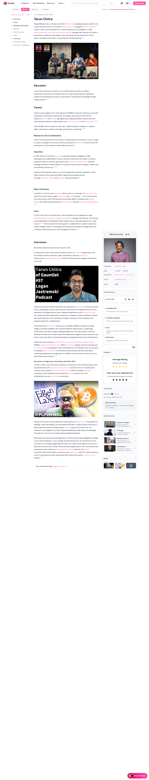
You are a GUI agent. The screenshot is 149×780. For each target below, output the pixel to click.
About (61, 3)
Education (17, 19)
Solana (87, 449)
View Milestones (120, 279)
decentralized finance (53, 258)
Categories (25, 3)
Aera (15, 35)
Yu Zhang (120, 430)
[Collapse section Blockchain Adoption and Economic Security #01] (29, 42)
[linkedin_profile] (129, 299)
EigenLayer (87, 370)
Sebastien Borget (123, 422)
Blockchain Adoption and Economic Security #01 (20, 42)
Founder (118, 271)
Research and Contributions (22, 25)
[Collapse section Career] (29, 22)
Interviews (17, 38)
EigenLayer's (81, 422)
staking (58, 449)
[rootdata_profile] (133, 299)
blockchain (88, 121)
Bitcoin (44, 119)
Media (106, 458)
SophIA (116, 394)
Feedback (107, 352)
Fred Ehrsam (84, 202)
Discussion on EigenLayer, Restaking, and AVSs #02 (22, 45)
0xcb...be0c (130, 274)
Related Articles (109, 416)
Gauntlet (16, 29)
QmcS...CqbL (120, 274)
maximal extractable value (50, 345)
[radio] (113, 366)
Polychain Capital (47, 178)
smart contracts (49, 351)
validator (67, 427)
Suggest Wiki (139, 3)
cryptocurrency (89, 455)
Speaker (125, 271)
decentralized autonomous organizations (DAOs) (53, 32)
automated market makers (84, 342)
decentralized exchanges (63, 342)
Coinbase (66, 202)
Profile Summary (109, 292)
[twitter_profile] (125, 299)
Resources (51, 3)
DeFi (71, 196)
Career (16, 22)
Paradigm (61, 178)
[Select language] (128, 3)
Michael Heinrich (123, 438)
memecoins (73, 452)
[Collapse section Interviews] (29, 39)
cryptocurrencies (74, 121)
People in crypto (120, 266)
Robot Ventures (19, 32)
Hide (28, 15)
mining (54, 119)
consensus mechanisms (78, 162)
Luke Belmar (121, 446)
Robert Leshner (89, 27)
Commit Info (108, 389)
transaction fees (88, 312)
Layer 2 (70, 449)
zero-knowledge (40, 348)
